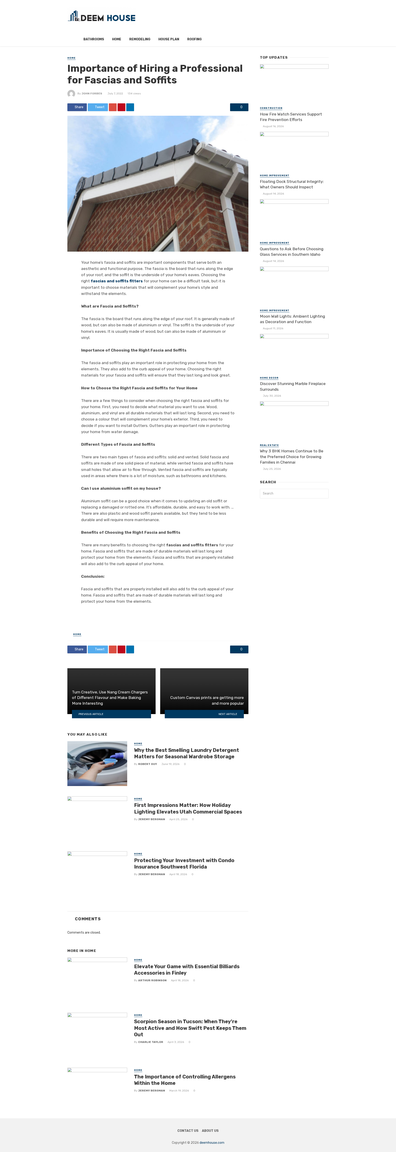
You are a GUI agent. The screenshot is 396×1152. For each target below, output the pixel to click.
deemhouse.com (212, 1143)
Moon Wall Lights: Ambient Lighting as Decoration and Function (292, 319)
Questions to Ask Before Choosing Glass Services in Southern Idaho (291, 252)
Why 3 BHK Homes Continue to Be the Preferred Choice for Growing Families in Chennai (291, 457)
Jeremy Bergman (151, 819)
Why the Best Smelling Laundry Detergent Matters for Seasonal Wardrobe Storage (186, 753)
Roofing (194, 39)
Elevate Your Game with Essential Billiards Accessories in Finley (186, 970)
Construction (271, 108)
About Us (210, 1131)
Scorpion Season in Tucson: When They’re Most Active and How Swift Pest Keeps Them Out (190, 1028)
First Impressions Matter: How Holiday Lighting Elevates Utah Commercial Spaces (188, 808)
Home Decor (269, 378)
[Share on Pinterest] (121, 107)
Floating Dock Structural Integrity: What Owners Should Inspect (292, 184)
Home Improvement (274, 175)
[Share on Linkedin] (130, 107)
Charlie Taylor (150, 1042)
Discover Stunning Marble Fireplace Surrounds (293, 386)
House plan (168, 39)
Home (116, 39)
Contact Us (187, 1131)
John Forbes (92, 93)
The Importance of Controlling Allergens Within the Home (185, 1080)
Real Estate (269, 445)
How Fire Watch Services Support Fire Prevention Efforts (291, 117)
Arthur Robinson (152, 980)
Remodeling (139, 39)
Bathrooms (93, 39)
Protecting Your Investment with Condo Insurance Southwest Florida (184, 864)
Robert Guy (147, 764)
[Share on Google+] (113, 107)
